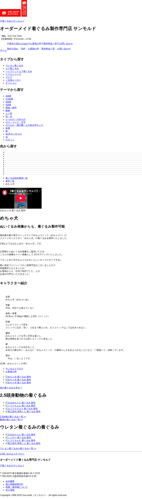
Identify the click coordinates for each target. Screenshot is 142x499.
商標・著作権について (17, 487)
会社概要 (10, 481)
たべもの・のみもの (16, 119)
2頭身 (8, 96)
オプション (11, 83)
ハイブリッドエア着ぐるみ (19, 71)
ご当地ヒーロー (13, 80)
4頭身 (8, 105)
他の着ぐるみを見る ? (11, 388)
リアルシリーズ (13, 74)
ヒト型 (9, 113)
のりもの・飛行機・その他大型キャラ (24, 125)
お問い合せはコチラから (12, 454)
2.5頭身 (9, 99)
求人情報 (10, 490)
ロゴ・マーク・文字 (16, 122)
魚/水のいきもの (14, 134)
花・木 (9, 116)
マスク (9, 77)
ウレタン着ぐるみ (14, 65)
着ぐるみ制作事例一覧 (17, 178)
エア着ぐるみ (12, 68)
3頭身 (8, 102)
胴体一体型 (11, 107)
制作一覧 (10, 181)
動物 (8, 110)
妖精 (8, 128)
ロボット (10, 140)
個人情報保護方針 (14, 484)
